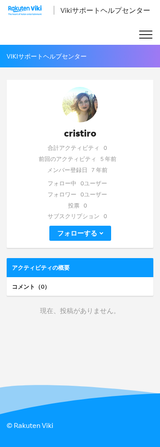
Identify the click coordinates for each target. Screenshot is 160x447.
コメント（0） (31, 286)
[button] (146, 35)
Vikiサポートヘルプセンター (105, 10)
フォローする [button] (77, 233)
